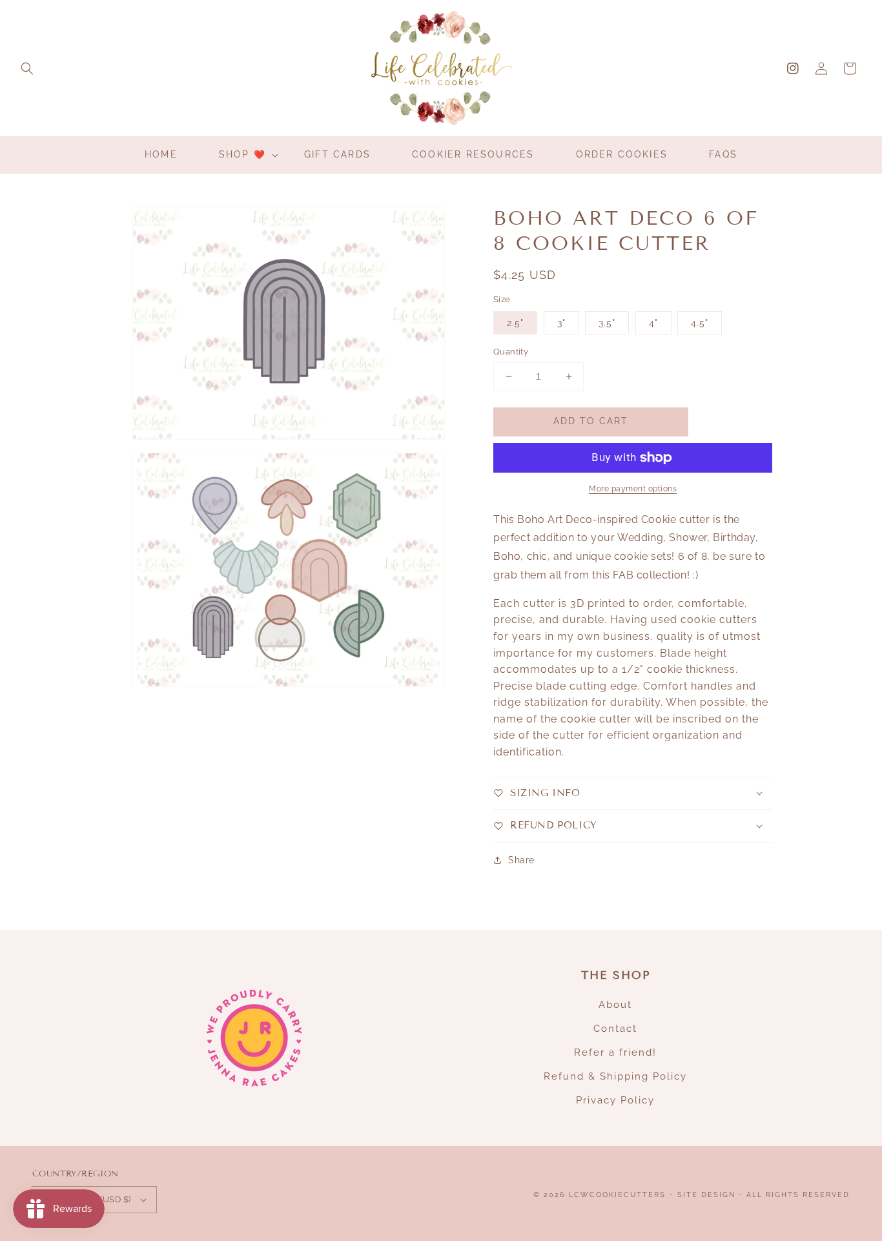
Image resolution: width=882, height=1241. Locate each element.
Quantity (510, 351)
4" (653, 323)
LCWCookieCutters (617, 1195)
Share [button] (521, 860)
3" (561, 323)
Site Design (706, 1195)
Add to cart (590, 421)
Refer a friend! (615, 1052)
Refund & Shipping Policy (615, 1076)
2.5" (515, 323)
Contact (615, 1028)
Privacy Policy (615, 1100)
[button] (27, 68)
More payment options (633, 488)
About (615, 1004)
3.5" (607, 323)
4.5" (699, 323)
